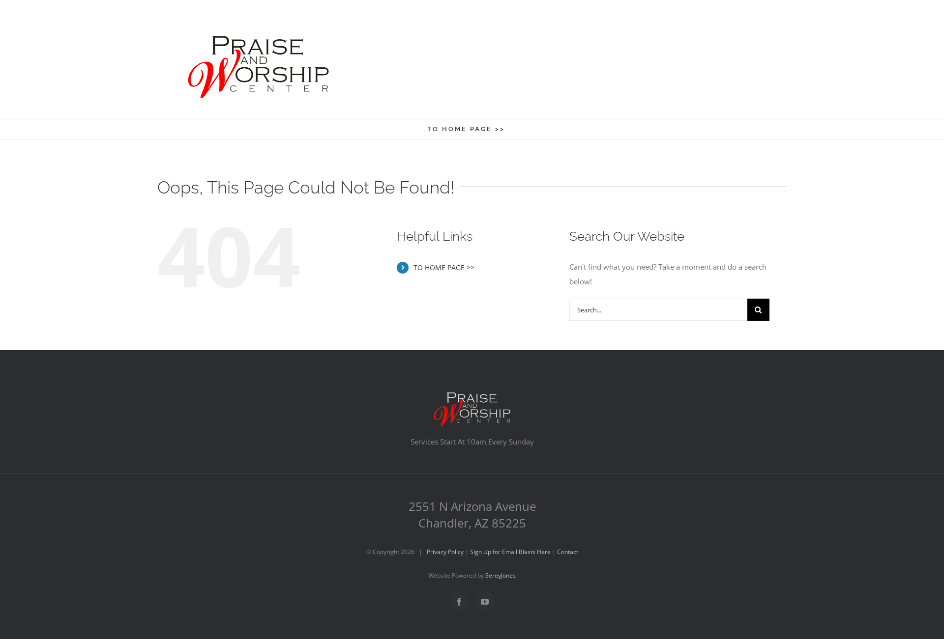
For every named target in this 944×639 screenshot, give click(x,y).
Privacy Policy (445, 552)
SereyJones (500, 575)
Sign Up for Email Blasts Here (510, 552)
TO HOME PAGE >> (443, 267)
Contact (567, 552)
